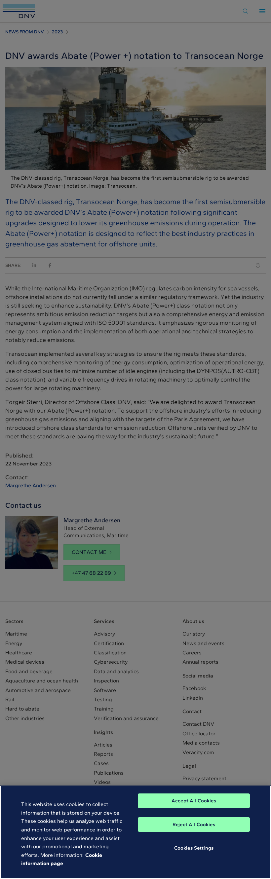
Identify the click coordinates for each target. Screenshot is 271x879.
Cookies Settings (193, 848)
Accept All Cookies (194, 801)
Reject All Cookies (194, 824)
